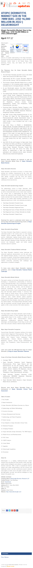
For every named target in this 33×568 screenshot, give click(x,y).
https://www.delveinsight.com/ (13, 491)
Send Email (8, 482)
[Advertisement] (16, 533)
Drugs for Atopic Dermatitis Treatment (18, 351)
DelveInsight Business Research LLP (19, 478)
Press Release (5, 557)
